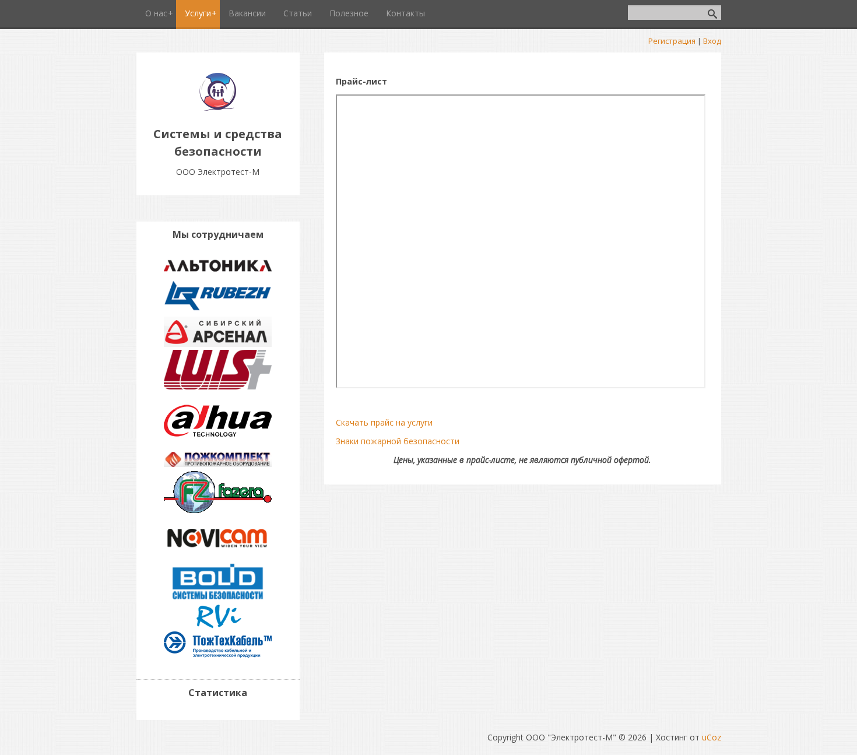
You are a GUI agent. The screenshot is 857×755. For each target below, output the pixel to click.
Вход (712, 41)
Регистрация (672, 41)
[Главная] (217, 107)
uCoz (711, 737)
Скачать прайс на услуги (384, 422)
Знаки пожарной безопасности (397, 441)
